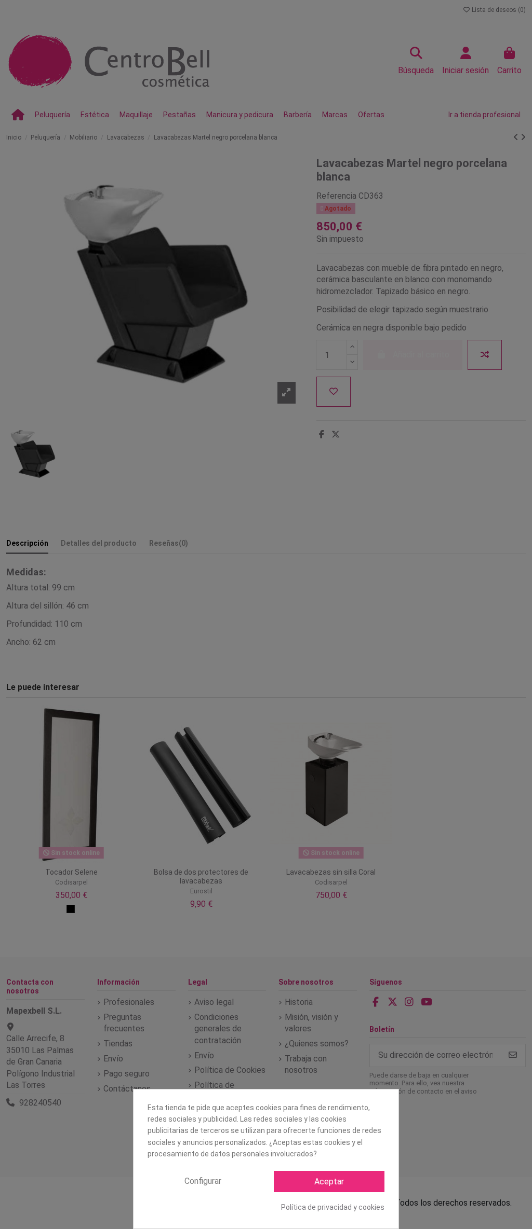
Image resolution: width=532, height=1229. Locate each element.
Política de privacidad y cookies (332, 1207)
